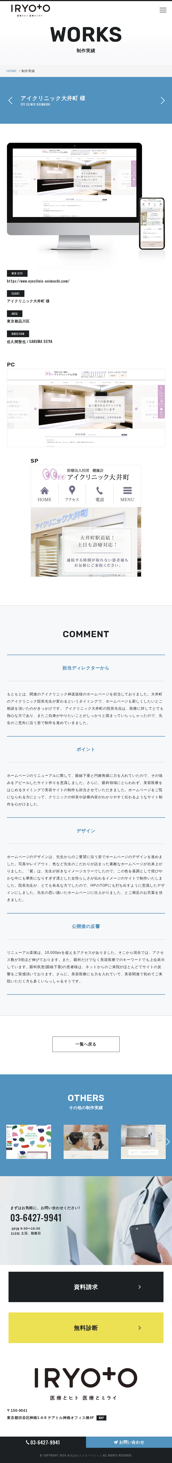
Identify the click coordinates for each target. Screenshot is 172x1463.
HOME (11, 71)
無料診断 (86, 1328)
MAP (101, 1418)
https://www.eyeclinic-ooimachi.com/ (38, 281)
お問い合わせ (132, 1442)
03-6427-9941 (36, 1217)
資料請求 (86, 1287)
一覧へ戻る (86, 1044)
